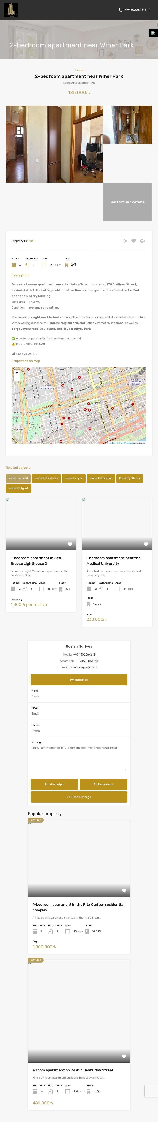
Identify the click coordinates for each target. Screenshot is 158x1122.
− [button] (17, 378)
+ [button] (17, 372)
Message (37, 742)
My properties (79, 680)
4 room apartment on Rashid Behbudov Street (73, 1070)
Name (35, 690)
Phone (36, 725)
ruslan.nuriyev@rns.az (84, 667)
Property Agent (18, 488)
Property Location (101, 478)
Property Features (46, 478)
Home (79, 70)
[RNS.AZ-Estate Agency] (11, 15)
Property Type (74, 478)
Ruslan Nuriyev (79, 646)
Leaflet (112, 442)
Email (35, 707)
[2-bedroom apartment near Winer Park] (79, 400)
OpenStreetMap (126, 442)
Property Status (129, 478)
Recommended (18, 478)
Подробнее (41, 540)
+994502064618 (134, 10)
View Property (79, 881)
